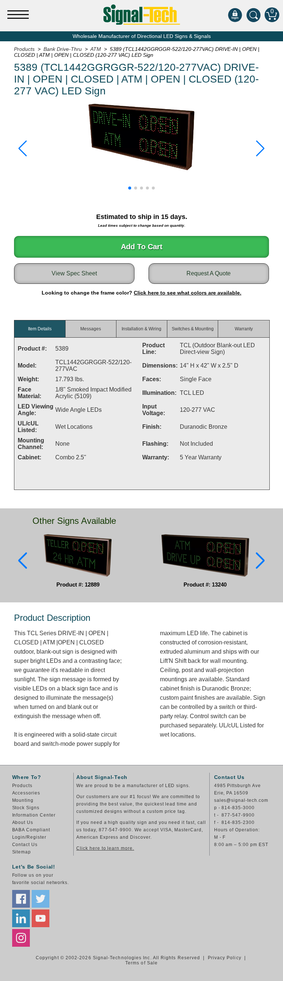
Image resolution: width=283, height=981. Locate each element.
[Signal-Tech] (141, 14)
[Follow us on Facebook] (21, 899)
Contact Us (25, 844)
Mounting (23, 800)
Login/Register (29, 837)
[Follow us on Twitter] (40, 899)
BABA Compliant (31, 829)
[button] (23, 148)
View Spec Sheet (74, 273)
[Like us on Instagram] (21, 938)
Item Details (40, 328)
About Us (23, 822)
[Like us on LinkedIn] (21, 918)
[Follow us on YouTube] (40, 918)
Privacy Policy (224, 957)
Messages (90, 328)
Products (22, 785)
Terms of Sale (141, 963)
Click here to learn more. (105, 848)
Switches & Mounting (193, 328)
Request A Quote (208, 273)
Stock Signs (26, 807)
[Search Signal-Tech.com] (253, 14)
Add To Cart (142, 247)
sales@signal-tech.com (241, 800)
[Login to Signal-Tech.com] (235, 14)
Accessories (26, 793)
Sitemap (21, 852)
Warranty (244, 328)
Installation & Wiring (141, 328)
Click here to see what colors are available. (187, 293)
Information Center (34, 815)
